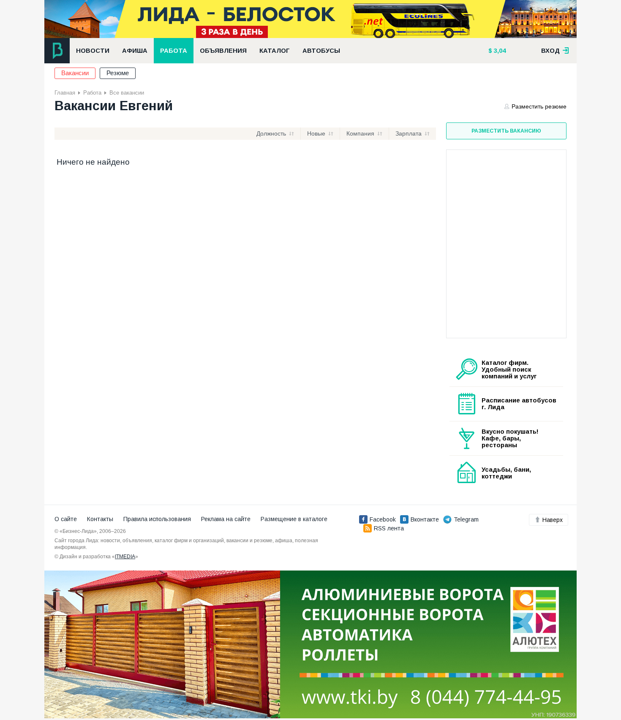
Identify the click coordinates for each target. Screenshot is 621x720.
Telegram (466, 519)
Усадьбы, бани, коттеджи (506, 473)
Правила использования (157, 519)
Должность (271, 133)
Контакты (100, 519)
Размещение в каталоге (294, 519)
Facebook (383, 519)
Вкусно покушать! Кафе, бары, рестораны (510, 438)
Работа (173, 50)
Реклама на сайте (226, 519)
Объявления (223, 50)
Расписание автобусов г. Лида (519, 403)
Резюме (117, 73)
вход (551, 50)
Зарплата (408, 133)
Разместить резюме (539, 106)
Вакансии (75, 73)
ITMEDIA (125, 557)
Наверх (552, 519)
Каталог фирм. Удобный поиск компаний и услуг (509, 369)
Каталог (274, 50)
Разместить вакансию (506, 131)
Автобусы (321, 50)
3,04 (499, 50)
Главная (64, 93)
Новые (316, 133)
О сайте (65, 519)
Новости (92, 50)
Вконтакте (425, 519)
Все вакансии (126, 93)
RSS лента (389, 528)
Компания (360, 133)
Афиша (134, 50)
